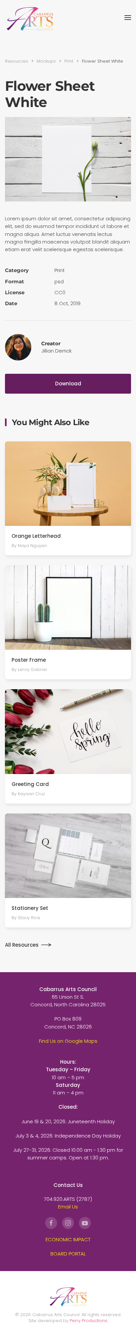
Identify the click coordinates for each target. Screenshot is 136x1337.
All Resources (22, 944)
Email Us (68, 1206)
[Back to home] (29, 17)
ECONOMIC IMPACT (68, 1239)
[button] (127, 17)
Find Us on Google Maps (68, 1040)
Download (68, 383)
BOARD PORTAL (68, 1253)
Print (59, 270)
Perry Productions (88, 1320)
